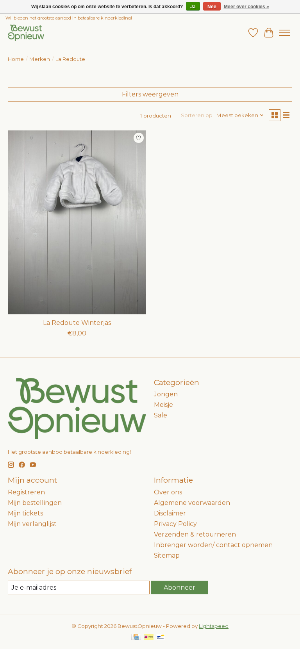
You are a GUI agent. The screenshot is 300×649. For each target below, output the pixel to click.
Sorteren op (196, 115)
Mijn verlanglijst (32, 524)
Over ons (168, 492)
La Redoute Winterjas (77, 322)
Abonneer (179, 587)
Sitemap (167, 555)
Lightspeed (214, 626)
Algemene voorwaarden (192, 502)
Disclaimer (170, 513)
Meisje (163, 404)
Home (16, 59)
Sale (160, 415)
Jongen (166, 394)
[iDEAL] (149, 637)
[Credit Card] (136, 637)
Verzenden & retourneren (195, 534)
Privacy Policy (175, 524)
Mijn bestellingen (35, 502)
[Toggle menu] (284, 33)
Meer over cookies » (246, 6)
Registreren (26, 492)
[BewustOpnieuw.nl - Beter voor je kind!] (26, 33)
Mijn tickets (25, 513)
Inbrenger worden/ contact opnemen (213, 545)
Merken (39, 59)
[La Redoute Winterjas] (77, 222)
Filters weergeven (150, 94)
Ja (193, 6)
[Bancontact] (161, 637)
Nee (211, 6)
